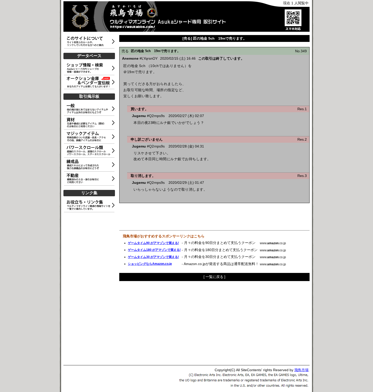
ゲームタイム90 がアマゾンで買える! (153, 243)
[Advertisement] (90, 289)
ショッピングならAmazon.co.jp (150, 264)
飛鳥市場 (301, 370)
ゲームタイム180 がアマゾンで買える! (154, 250)
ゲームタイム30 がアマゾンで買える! (153, 257)
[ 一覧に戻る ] (214, 277)
